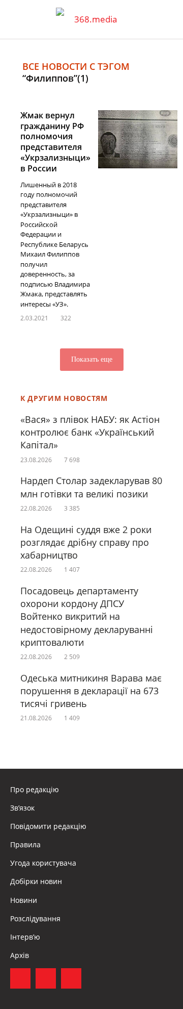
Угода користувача (43, 863)
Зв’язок (22, 808)
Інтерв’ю (25, 937)
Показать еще (91, 359)
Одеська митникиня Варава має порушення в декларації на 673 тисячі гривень (91, 691)
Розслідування (35, 918)
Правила (25, 844)
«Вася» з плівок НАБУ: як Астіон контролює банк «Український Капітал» (90, 432)
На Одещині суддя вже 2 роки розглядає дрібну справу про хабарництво (85, 542)
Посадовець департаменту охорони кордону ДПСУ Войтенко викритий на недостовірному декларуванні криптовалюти (86, 616)
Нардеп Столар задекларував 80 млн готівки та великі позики (91, 486)
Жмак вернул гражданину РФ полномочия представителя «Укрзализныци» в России (55, 142)
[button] (166, 19)
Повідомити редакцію (48, 826)
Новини (23, 900)
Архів (19, 955)
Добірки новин (36, 881)
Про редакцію (34, 789)
